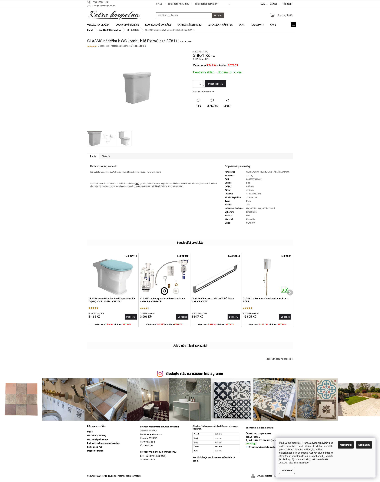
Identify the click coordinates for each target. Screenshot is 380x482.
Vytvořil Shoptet (264, 476)
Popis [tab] (93, 156)
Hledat (218, 15)
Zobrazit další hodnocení (279, 359)
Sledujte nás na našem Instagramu (194, 373)
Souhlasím (364, 444)
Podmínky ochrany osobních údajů (103, 443)
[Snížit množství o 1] (203, 85)
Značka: (140, 46)
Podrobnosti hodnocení (121, 46)
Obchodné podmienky (206, 4)
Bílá (248, 183)
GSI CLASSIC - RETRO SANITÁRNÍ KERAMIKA (267, 172)
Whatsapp (250, 443)
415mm (250, 190)
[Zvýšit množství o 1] (203, 82)
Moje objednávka (95, 451)
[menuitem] (98, 24)
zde (306, 462)
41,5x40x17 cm (253, 194)
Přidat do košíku (215, 84)
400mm (250, 186)
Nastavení (287, 470)
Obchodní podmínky (178, 4)
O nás (159, 4)
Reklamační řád (94, 447)
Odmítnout (345, 444)
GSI (137, 183)
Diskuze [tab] (106, 156)
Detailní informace (202, 91)
